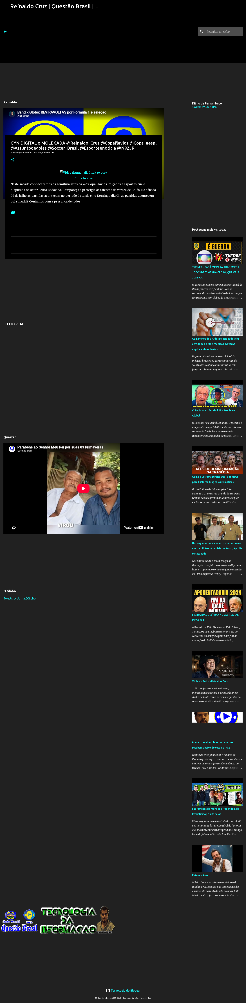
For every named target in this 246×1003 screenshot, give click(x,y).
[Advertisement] (54, 37)
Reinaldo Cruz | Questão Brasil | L (54, 6)
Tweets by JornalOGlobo (19, 598)
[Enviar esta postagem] (13, 213)
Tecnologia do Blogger (125, 990)
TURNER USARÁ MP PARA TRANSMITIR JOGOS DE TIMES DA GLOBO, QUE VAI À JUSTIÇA (216, 272)
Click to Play (84, 178)
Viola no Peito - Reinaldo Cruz (210, 681)
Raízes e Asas (200, 875)
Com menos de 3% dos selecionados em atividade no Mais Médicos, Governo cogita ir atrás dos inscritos (215, 344)
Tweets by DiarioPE (204, 106)
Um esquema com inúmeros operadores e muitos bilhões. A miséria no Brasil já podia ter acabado (217, 548)
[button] (13, 160)
